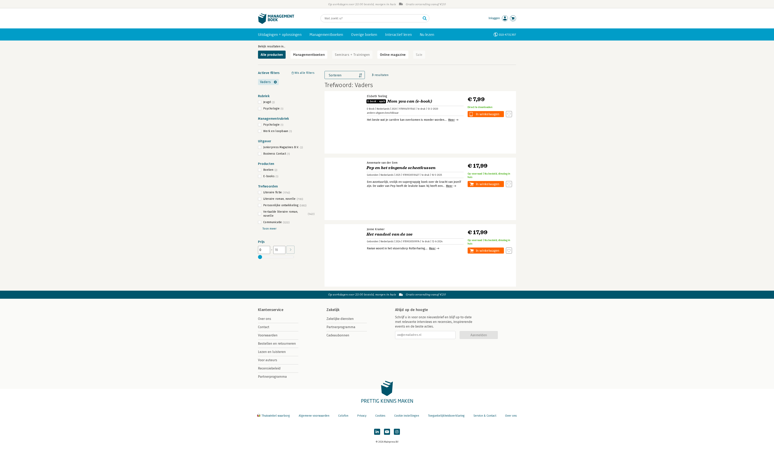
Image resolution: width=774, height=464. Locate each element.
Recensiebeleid (269, 368)
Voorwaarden (268, 335)
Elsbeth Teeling (377, 96)
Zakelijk (333, 310)
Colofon (343, 415)
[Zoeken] (425, 18)
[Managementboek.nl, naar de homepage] (276, 23)
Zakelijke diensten (340, 319)
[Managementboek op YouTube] (387, 432)
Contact (263, 327)
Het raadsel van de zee (389, 234)
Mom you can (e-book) (399, 101)
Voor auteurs (267, 360)
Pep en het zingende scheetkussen (401, 167)
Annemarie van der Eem (382, 162)
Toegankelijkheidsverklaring (446, 415)
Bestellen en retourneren (277, 343)
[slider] (260, 257)
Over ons (264, 319)
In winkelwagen (487, 114)
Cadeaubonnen (338, 335)
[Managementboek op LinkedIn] (377, 432)
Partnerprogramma (272, 377)
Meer (451, 120)
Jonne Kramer (376, 229)
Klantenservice (270, 310)
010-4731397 (507, 34)
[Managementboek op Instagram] (397, 432)
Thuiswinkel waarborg (276, 415)
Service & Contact (484, 415)
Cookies (380, 415)
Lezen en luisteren (272, 352)
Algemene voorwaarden (314, 415)
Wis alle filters (304, 73)
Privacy (361, 415)
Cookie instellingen (406, 415)
